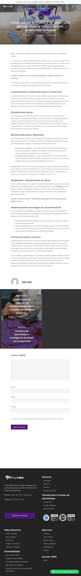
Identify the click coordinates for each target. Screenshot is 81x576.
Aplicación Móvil (48, 509)
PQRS (45, 560)
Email (13, 397)
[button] (64, 572)
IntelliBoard (59, 186)
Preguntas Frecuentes (13, 544)
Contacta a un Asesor (20, 515)
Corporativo (47, 480)
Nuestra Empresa (11, 533)
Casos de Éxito (48, 537)
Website (13, 407)
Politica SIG (9, 540)
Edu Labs (27, 35)
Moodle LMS (47, 502)
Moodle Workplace (49, 505)
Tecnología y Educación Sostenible (17, 562)
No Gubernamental (49, 491)
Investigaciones (48, 547)
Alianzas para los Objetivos (14, 565)
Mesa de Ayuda (11, 537)
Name (13, 387)
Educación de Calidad (12, 555)
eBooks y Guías (48, 540)
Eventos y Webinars (49, 544)
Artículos (40, 17)
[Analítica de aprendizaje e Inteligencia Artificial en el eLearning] (21, 335)
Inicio (12, 53)
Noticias (46, 550)
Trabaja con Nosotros (13, 547)
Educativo (46, 484)
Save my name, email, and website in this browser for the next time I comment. (38, 419)
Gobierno (46, 487)
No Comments (52, 35)
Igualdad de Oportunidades (14, 558)
